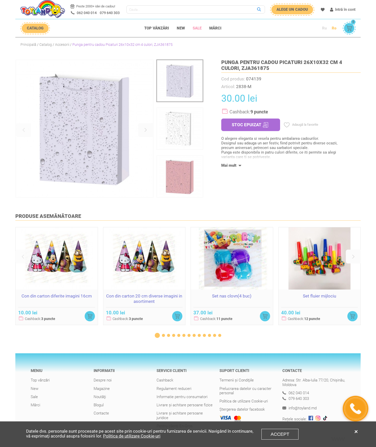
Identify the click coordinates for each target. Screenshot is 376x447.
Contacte (101, 413)
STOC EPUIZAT (246, 124)
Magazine (102, 388)
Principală (28, 44)
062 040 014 (87, 13)
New (181, 28)
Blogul (99, 405)
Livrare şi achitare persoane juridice (180, 415)
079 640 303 (110, 13)
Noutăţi (100, 397)
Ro (334, 28)
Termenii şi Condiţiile (236, 380)
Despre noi (103, 380)
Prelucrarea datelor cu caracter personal (245, 390)
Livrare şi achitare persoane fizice (185, 405)
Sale (197, 28)
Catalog (45, 44)
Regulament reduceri (174, 388)
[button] (23, 130)
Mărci (215, 28)
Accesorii (62, 44)
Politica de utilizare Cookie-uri (243, 401)
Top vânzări (156, 28)
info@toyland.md (302, 408)
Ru (324, 28)
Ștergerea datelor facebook (242, 409)
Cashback (165, 380)
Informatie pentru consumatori (182, 397)
